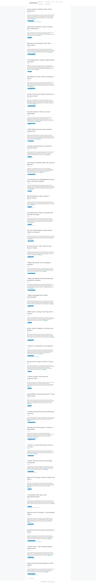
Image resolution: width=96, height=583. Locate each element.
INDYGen (32, 38)
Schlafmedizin (35, 472)
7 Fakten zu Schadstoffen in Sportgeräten (40, 346)
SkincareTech (36, 574)
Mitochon (29, 257)
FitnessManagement (32, 541)
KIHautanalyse (33, 574)
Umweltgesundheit (37, 356)
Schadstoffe (29, 356)
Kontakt (57, 1)
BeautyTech (29, 574)
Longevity (29, 37)
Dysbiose (29, 38)
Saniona (32, 472)
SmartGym (40, 541)
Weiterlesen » (39, 35)
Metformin (29, 489)
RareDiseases (39, 21)
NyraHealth (34, 106)
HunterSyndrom (36, 21)
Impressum (60, 1)
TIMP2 (31, 323)
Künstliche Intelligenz (48, 1)
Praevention (33, 225)
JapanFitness (37, 541)
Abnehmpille (29, 124)
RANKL (29, 406)
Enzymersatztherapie (30, 21)
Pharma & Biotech (30, 256)
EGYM (28, 541)
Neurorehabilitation (30, 106)
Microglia (29, 323)
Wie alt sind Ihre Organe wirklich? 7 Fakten (40, 361)
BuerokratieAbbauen (30, 507)
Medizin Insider (33, 3)
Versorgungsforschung (36, 507)
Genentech (29, 157)
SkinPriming (29, 306)
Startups (53, 1)
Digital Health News (40, 1)
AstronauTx (29, 472)
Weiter (32, 578)
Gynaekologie (29, 225)
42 (30, 578)
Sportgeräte (32, 356)
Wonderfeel (32, 207)
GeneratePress (53, 581)
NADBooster (29, 207)
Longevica (32, 157)
